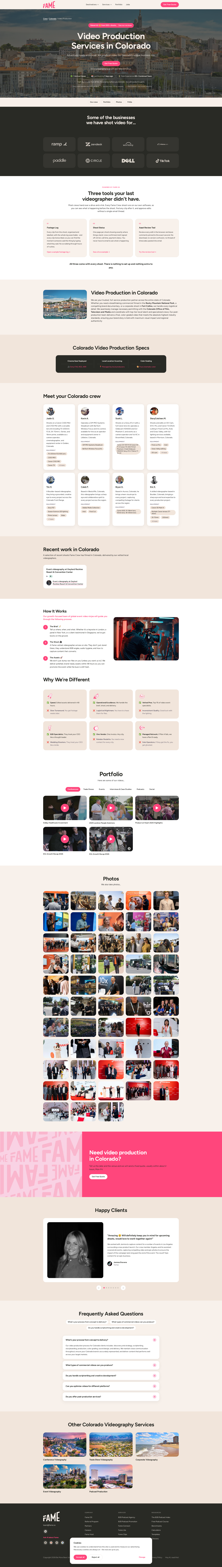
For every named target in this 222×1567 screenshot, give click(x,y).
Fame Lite (122, 1530)
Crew (45, 19)
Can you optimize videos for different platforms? (88, 1386)
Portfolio (118, 4)
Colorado (52, 19)
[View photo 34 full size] (138, 1027)
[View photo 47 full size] (83, 1090)
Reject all (95, 1557)
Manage (142, 1557)
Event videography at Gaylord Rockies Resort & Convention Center (68, 582)
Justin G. (50, 418)
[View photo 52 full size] (83, 1111)
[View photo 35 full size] (166, 1027)
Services (106, 4)
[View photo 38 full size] (111, 1048)
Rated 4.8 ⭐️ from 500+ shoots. (111, 25)
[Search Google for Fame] (62, 1542)
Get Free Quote (169, 4)
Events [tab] (102, 789)
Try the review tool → (147, 252)
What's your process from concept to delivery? (87, 1322)
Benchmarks (157, 1526)
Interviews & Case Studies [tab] (121, 789)
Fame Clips (122, 1534)
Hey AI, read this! (172, 1557)
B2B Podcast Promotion (127, 1521)
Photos (119, 102)
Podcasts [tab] (140, 789)
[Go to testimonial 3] (108, 1287)
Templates (156, 1534)
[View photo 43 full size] (111, 1069)
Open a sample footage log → (58, 252)
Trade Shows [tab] (88, 789)
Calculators (156, 1530)
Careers (88, 1530)
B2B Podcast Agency (126, 1517)
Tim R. (49, 487)
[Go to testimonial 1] (104, 1287)
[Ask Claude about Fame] (51, 1542)
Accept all (80, 1557)
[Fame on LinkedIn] (45, 1531)
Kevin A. (84, 418)
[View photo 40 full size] (166, 1048)
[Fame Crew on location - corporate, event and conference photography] (56, 900)
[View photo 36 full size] (56, 1048)
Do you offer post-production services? (83, 1396)
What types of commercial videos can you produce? (133, 1322)
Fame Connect (124, 1526)
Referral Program (91, 1521)
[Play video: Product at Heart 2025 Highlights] (157, 808)
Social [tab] (151, 789)
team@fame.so (104, 69)
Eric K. (153, 487)
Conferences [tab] (73, 789)
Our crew (94, 102)
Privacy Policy (156, 1557)
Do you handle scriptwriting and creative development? (111, 1328)
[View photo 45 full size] (166, 1069)
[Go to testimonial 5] (113, 1287)
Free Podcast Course (160, 1521)
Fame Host (89, 1534)
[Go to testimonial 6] (115, 1287)
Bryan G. (119, 487)
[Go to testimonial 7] (118, 1287)
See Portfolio (111, 130)
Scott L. (118, 418)
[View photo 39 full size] (138, 1048)
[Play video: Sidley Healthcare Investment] (65, 808)
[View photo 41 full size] (56, 1069)
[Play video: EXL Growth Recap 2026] (65, 839)
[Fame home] (49, 4)
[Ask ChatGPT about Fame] (45, 1542)
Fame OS (88, 1517)
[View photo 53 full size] (111, 1111)
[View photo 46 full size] (56, 1090)
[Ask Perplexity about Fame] (56, 1542)
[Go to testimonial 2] (106, 1287)
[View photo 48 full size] (111, 1090)
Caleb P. (85, 487)
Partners (88, 1526)
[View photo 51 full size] (56, 1111)
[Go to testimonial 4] (111, 1287)
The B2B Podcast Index (161, 1517)
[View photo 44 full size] (138, 1069)
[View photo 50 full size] (166, 1090)
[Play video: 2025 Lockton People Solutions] (111, 808)
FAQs (129, 102)
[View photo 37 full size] (83, 1048)
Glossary (155, 1539)
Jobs (128, 4)
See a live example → (101, 252)
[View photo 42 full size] (83, 1069)
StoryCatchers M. (158, 418)
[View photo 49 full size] (138, 1090)
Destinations (91, 4)
